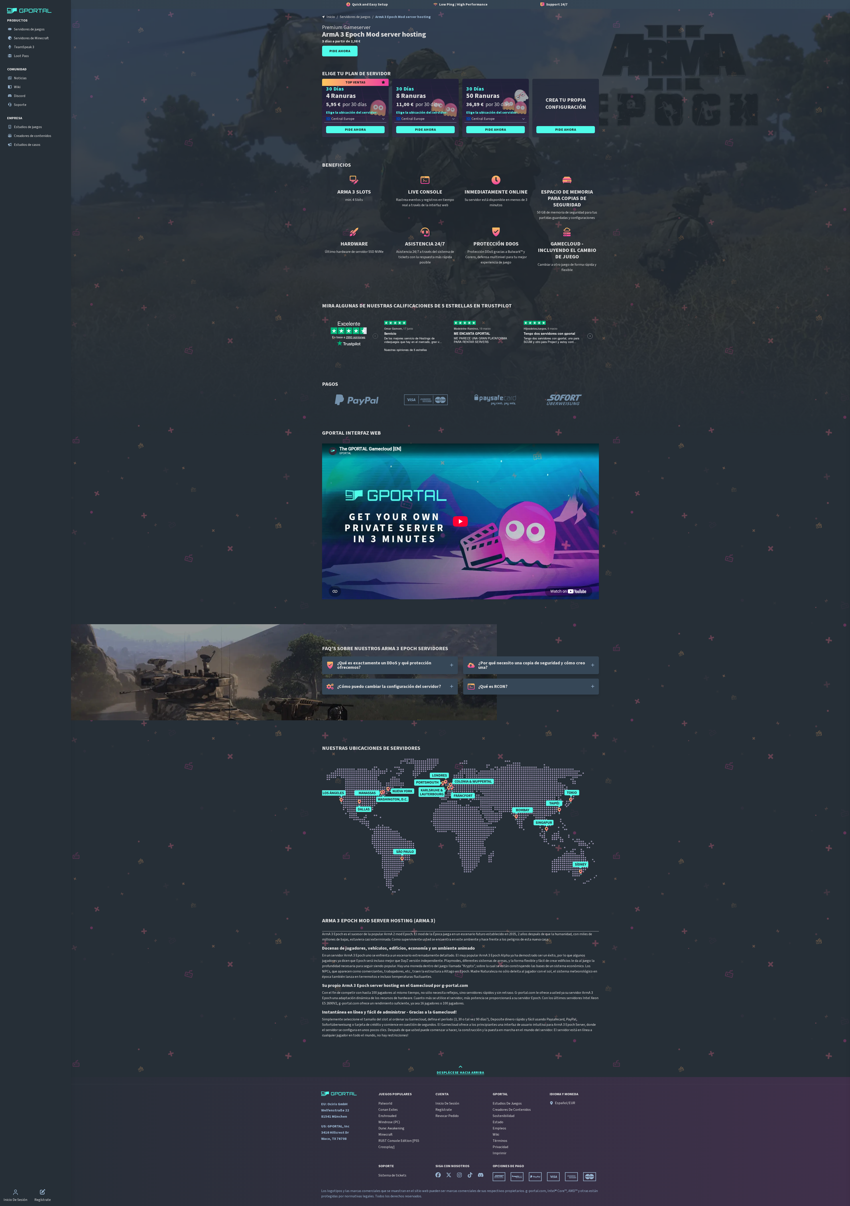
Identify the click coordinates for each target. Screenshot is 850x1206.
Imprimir (499, 1153)
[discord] (480, 1176)
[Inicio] (36, 10)
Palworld (385, 1103)
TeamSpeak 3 (23, 47)
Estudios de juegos (27, 127)
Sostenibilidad (503, 1115)
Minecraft (385, 1134)
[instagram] (459, 1176)
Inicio (331, 16)
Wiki (16, 87)
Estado (498, 1122)
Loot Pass (21, 55)
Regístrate (443, 1109)
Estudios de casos (26, 144)
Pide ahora (339, 51)
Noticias (20, 78)
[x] (448, 1176)
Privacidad (500, 1147)
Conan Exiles (388, 1109)
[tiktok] (470, 1176)
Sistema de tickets (392, 1175)
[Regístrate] (42, 1192)
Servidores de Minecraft (31, 38)
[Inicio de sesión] (15, 1192)
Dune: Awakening (391, 1128)
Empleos (499, 1128)
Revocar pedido (447, 1115)
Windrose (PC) (389, 1122)
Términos (500, 1140)
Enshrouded (387, 1115)
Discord (19, 95)
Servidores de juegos (29, 29)
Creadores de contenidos (32, 135)
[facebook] (438, 1176)
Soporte (19, 104)
